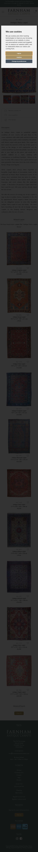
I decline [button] (19, 57)
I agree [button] (19, 53)
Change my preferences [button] (19, 61)
